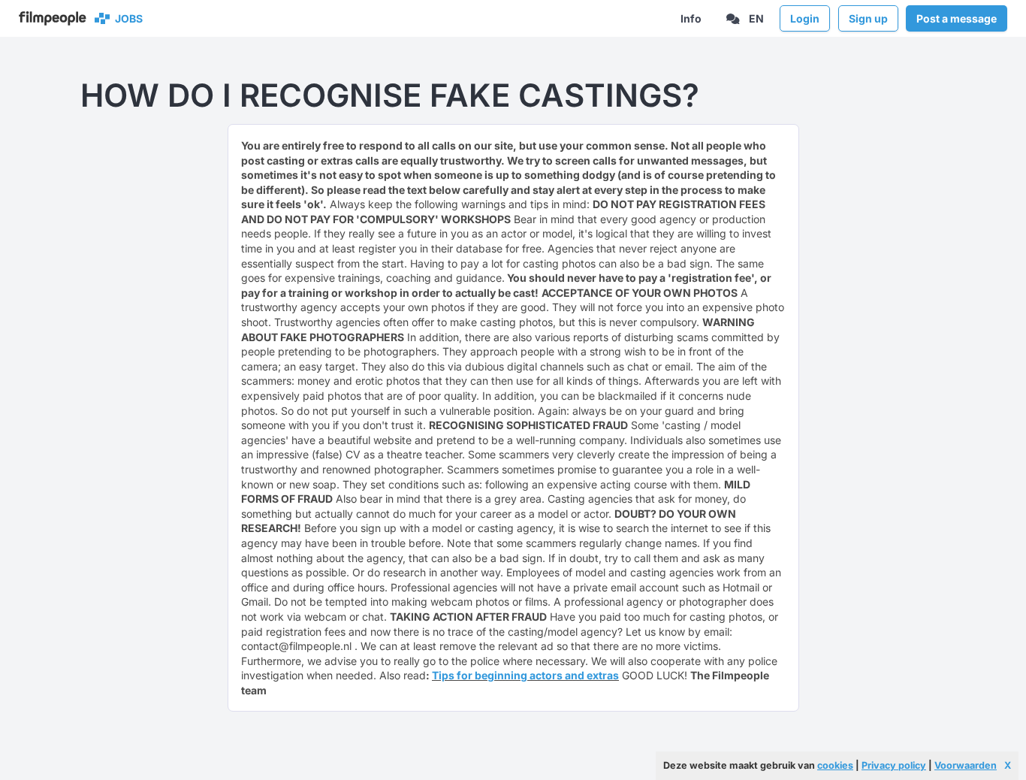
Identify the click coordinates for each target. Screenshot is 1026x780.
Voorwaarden (965, 765)
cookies (835, 765)
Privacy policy (894, 765)
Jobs (126, 18)
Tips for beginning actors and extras (525, 675)
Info (691, 18)
